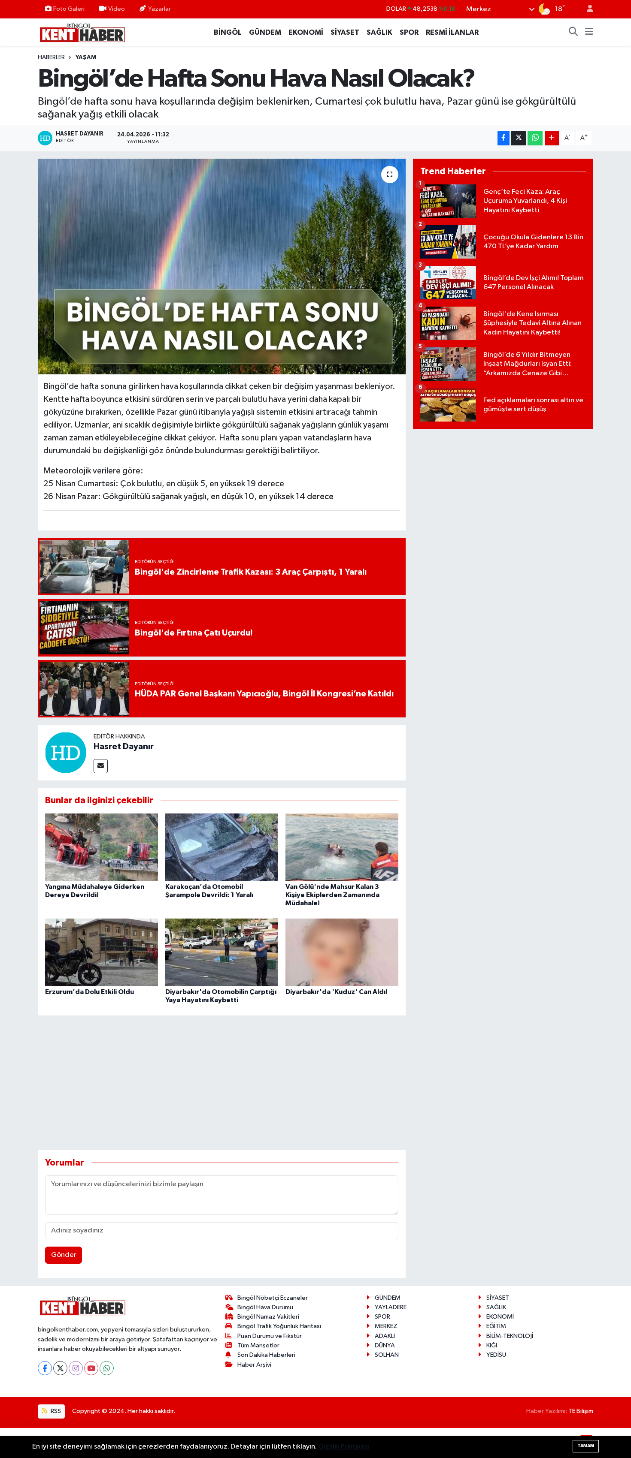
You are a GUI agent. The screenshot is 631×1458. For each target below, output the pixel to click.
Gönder (63, 1255)
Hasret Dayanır (124, 746)
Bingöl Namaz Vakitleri (268, 1316)
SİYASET (345, 32)
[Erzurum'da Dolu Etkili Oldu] (101, 952)
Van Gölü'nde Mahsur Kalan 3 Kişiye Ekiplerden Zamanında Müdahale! (332, 895)
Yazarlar (159, 9)
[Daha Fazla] (552, 138)
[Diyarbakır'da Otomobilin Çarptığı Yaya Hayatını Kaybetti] (221, 952)
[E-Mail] (101, 766)
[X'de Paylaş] (518, 138)
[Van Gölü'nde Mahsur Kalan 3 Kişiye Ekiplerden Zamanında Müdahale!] (341, 847)
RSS (55, 1411)
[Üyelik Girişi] (586, 9)
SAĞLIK (379, 32)
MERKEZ (386, 1326)
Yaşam (86, 57)
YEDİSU (496, 1355)
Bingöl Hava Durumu (265, 1307)
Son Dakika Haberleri (266, 1355)
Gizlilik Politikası (343, 1446)
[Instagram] (76, 1368)
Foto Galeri (69, 9)
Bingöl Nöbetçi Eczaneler (272, 1298)
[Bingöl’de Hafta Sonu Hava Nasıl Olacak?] (222, 266)
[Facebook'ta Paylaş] (504, 138)
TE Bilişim (580, 1411)
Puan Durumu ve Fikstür (269, 1336)
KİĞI (491, 1345)
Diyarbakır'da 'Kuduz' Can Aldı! (336, 991)
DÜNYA (385, 1345)
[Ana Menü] (589, 32)
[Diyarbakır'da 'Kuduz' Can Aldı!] (341, 952)
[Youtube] (91, 1368)
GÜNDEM (265, 32)
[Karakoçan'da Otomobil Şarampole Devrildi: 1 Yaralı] (221, 847)
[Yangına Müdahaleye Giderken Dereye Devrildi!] (101, 847)
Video (116, 9)
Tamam (585, 1445)
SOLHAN (387, 1355)
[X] (60, 1368)
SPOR (409, 32)
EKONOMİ (305, 32)
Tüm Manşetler (258, 1345)
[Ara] (573, 32)
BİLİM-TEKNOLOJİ (509, 1336)
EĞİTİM (496, 1326)
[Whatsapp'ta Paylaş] (535, 138)
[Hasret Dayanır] (65, 752)
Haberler (51, 57)
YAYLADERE (391, 1307)
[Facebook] (45, 1368)
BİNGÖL (228, 32)
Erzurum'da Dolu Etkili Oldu (89, 991)
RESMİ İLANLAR (452, 32)
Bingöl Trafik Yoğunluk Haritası (279, 1326)
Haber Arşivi (254, 1365)
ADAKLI (385, 1336)
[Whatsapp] (107, 1368)
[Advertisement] (221, 1083)
